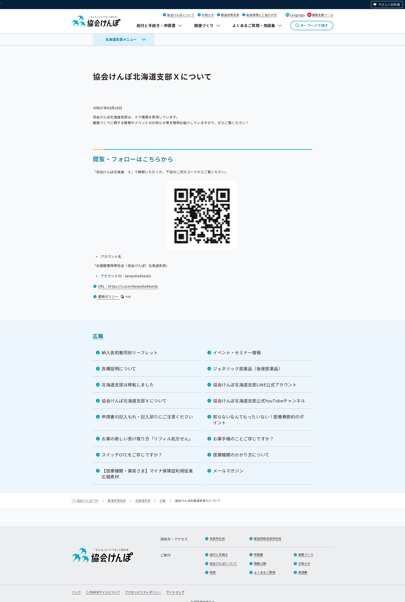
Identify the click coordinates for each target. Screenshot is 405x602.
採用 (213, 572)
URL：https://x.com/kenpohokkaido (128, 286)
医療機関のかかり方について (241, 455)
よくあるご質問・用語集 (253, 25)
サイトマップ (175, 592)
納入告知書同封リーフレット (130, 352)
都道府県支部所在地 (267, 538)
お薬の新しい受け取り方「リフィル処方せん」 (147, 439)
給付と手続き (219, 554)
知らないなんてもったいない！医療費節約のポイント (258, 420)
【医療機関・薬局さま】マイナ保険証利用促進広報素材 (147, 474)
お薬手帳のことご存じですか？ (243, 439)
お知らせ (208, 15)
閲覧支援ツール (322, 15)
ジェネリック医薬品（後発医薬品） (248, 368)
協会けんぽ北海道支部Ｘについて (134, 401)
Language (297, 15)
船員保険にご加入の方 (261, 15)
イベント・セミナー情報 (237, 352)
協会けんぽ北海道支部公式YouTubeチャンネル (259, 401)
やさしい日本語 (389, 4)
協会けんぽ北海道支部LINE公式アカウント (255, 384)
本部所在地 (217, 538)
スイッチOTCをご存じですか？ (132, 455)
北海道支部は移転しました (128, 384)
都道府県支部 (230, 15)
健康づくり (203, 25)
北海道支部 (142, 500)
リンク (76, 592)
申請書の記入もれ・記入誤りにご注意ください (147, 417)
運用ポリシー (115, 296)
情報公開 (260, 563)
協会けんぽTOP (87, 500)
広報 (98, 336)
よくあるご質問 (264, 572)
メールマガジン (228, 471)
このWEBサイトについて (103, 592)
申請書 (258, 554)
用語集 (302, 572)
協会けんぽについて (180, 15)
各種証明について (119, 368)
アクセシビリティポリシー (143, 592)
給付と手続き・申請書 (156, 25)
